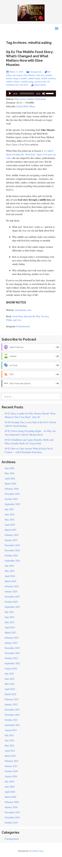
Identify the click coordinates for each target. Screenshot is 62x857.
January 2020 (11, 807)
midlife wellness (13, 81)
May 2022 (9, 683)
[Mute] (43, 93)
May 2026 (9, 473)
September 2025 (12, 504)
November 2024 (12, 550)
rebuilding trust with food (17, 84)
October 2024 (11, 555)
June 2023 (9, 617)
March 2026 (10, 483)
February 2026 (12, 488)
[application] (31, 93)
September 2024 (12, 560)
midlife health (34, 78)
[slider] (50, 93)
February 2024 (12, 586)
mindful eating (27, 81)
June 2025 (9, 514)
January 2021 (11, 766)
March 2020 (10, 796)
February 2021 (12, 760)
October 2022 (11, 658)
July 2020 (9, 781)
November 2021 (12, 714)
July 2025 (9, 509)
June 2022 (9, 678)
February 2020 (12, 802)
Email (19, 106)
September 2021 (12, 724)
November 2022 (12, 653)
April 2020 (10, 791)
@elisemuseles (23, 326)
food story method (44, 75)
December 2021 (12, 709)
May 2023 (9, 622)
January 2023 (11, 642)
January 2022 (11, 704)
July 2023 (9, 611)
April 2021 (10, 750)
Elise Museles (29, 75)
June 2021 (9, 740)
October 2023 (11, 601)
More (32, 106)
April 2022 (10, 689)
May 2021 (9, 745)
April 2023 (10, 627)
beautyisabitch (40, 84)
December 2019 (12, 812)
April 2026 (10, 478)
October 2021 (11, 719)
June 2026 (9, 468)
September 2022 (12, 663)
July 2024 (9, 565)
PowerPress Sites (36, 850)
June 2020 (9, 786)
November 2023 (12, 596)
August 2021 (11, 730)
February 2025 (12, 534)
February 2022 (12, 699)
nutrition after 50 (42, 81)
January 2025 (11, 540)
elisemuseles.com (23, 309)
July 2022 (9, 673)
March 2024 (10, 581)
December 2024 (12, 545)
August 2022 (11, 668)
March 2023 (10, 632)
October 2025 (11, 498)
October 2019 (11, 822)
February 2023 (12, 637)
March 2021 (10, 755)
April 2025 (10, 524)
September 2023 (12, 606)
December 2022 (12, 647)
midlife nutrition (48, 78)
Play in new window (24, 98)
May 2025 (9, 519)
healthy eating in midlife (16, 78)
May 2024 (9, 570)
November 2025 (12, 493)
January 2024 (11, 591)
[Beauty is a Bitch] (31, 12)
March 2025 (10, 529)
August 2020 (11, 776)
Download (41, 98)
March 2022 (10, 694)
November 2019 (12, 817)
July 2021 (9, 735)
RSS (26, 106)
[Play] (9, 93)
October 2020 (11, 771)
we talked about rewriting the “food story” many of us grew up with (31, 154)
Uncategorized (35, 71)
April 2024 (10, 576)
